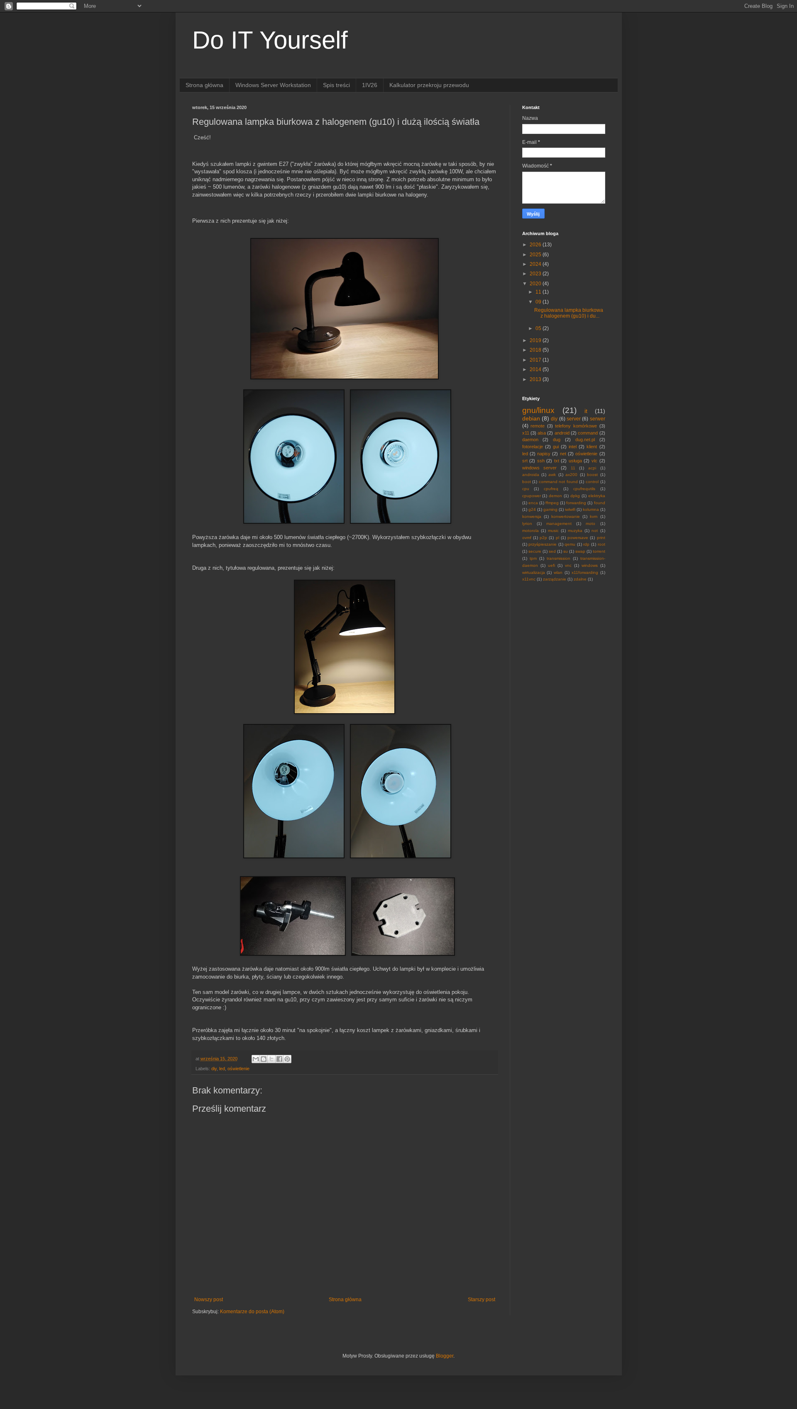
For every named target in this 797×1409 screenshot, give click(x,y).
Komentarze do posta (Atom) (252, 1311)
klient (592, 446)
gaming (550, 509)
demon (555, 495)
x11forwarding (585, 572)
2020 (536, 284)
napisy (543, 453)
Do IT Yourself (270, 40)
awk (552, 474)
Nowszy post (208, 1299)
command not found (558, 481)
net (563, 453)
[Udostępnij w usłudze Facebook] (279, 1059)
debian (531, 418)
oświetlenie (238, 1068)
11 (539, 292)
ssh (541, 460)
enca (533, 502)
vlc (594, 460)
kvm (593, 516)
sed (552, 551)
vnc (568, 565)
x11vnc (528, 579)
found (599, 502)
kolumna (591, 509)
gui (556, 446)
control (592, 481)
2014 (536, 369)
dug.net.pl (585, 439)
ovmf (526, 537)
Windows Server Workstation (273, 85)
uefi (551, 565)
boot (526, 481)
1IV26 (369, 85)
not (595, 530)
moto (590, 523)
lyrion (527, 523)
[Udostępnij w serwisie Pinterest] (287, 1059)
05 (539, 328)
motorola (530, 530)
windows (590, 565)
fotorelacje (532, 446)
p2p (543, 537)
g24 (532, 509)
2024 (536, 264)
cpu (525, 488)
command (588, 432)
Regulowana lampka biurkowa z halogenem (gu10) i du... (568, 313)
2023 (536, 274)
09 (539, 302)
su (565, 551)
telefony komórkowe (576, 425)
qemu (570, 544)
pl (557, 537)
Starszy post (481, 1299)
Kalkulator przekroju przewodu (429, 85)
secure (534, 551)
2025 (536, 255)
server (574, 419)
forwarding (576, 502)
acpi (592, 468)
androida (530, 474)
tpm (533, 558)
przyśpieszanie (542, 544)
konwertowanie (565, 516)
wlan (558, 572)
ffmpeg (552, 502)
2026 (536, 245)
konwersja (531, 516)
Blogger (444, 1356)
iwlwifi (570, 509)
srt (525, 460)
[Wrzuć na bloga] (263, 1059)
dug (556, 439)
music (553, 530)
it (585, 411)
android (562, 432)
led (222, 1068)
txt (556, 460)
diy (214, 1068)
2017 (536, 360)
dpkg (575, 495)
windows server (539, 467)
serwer (597, 419)
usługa (575, 460)
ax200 (571, 474)
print (601, 537)
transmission (558, 558)
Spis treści (336, 85)
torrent (599, 551)
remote (538, 425)
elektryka (596, 495)
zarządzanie (554, 579)
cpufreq (551, 488)
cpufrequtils (584, 488)
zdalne (580, 579)
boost (592, 474)
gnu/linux (538, 410)
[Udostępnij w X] (271, 1059)
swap (580, 551)
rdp (586, 544)
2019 (536, 340)
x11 (525, 432)
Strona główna (204, 85)
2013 (536, 379)
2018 (536, 350)
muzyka (575, 530)
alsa (542, 432)
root (601, 544)
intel (573, 446)
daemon (530, 439)
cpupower (531, 495)
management (559, 523)
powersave (577, 537)
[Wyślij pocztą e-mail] (256, 1059)
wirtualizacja (533, 572)
